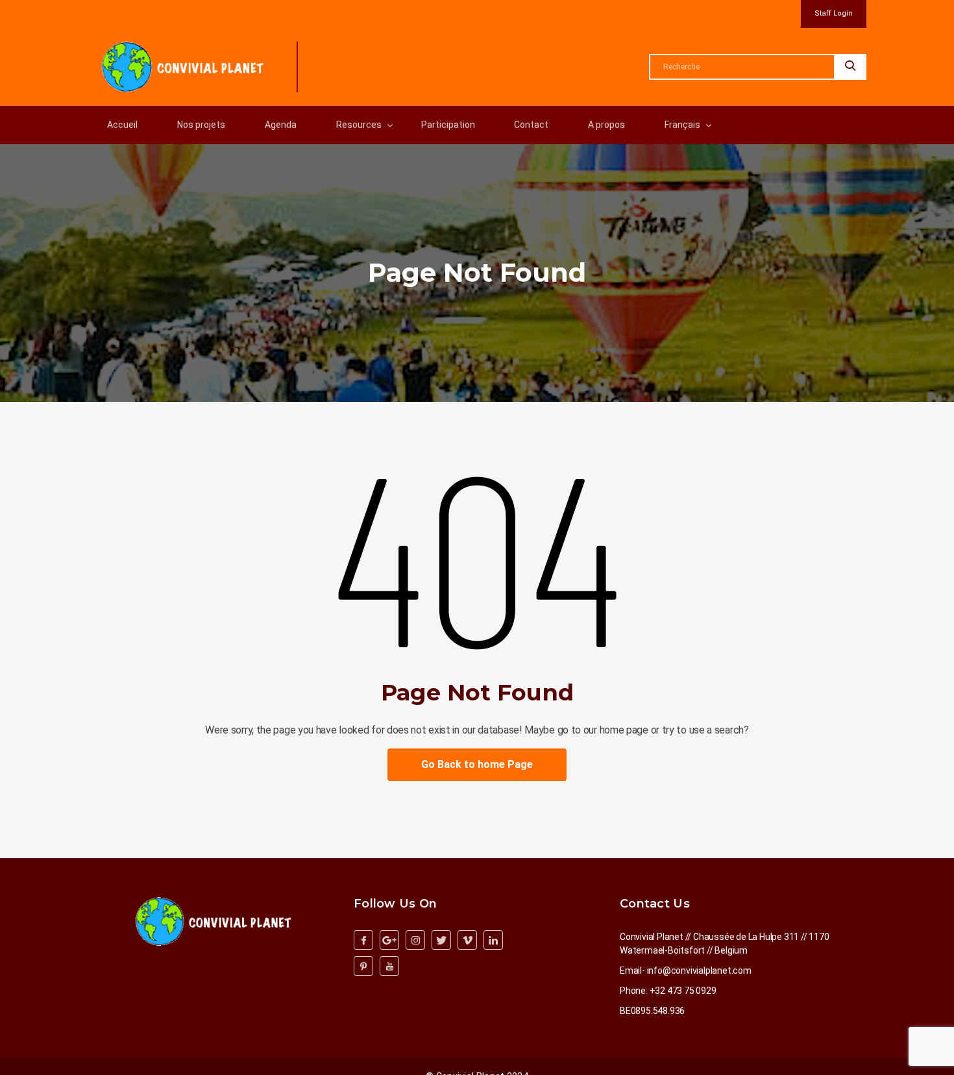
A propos (606, 124)
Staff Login (833, 13)
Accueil (122, 124)
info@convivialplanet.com (699, 970)
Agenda (281, 124)
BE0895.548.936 (652, 1011)
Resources (359, 124)
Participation (448, 124)
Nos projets (201, 124)
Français (682, 124)
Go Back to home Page (477, 764)
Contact (531, 124)
